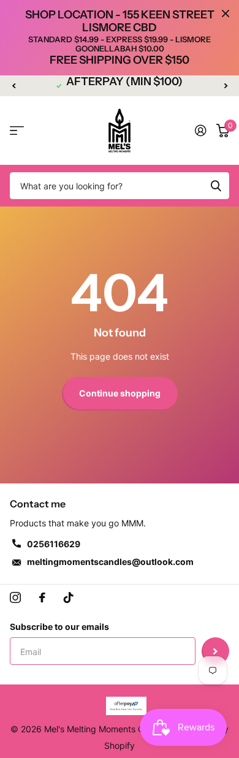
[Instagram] (15, 597)
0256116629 (53, 544)
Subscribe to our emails (59, 626)
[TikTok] (69, 597)
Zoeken (215, 185)
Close (225, 13)
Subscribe (215, 651)
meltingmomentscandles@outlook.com (110, 561)
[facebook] (42, 597)
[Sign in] (201, 130)
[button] (13, 85)
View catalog (17, 131)
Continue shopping (120, 393)
